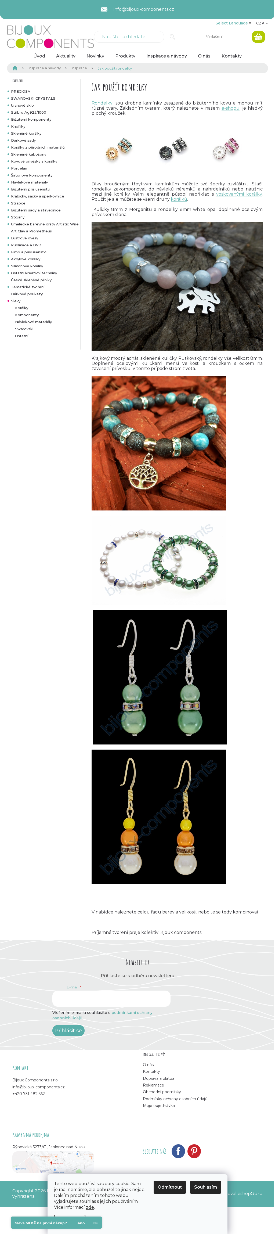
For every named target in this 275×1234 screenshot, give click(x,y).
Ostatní (21, 336)
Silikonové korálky (27, 266)
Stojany (17, 217)
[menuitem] (39, 56)
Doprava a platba (158, 1078)
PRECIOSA (20, 91)
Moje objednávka (159, 1105)
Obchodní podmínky (162, 1091)
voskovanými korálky (239, 194)
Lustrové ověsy (24, 238)
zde (90, 1207)
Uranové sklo (22, 105)
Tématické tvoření (27, 287)
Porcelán (19, 168)
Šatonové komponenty (31, 175)
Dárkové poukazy (27, 294)
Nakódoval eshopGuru (238, 1193)
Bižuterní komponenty (31, 119)
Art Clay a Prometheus (31, 231)
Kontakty (151, 1071)
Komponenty (27, 315)
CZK (260, 23)
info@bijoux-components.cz (38, 1087)
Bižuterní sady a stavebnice (36, 210)
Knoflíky (18, 126)
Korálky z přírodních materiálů (38, 147)
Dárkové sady (23, 140)
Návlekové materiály (29, 182)
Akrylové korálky (25, 259)
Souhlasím (205, 1187)
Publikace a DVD (26, 245)
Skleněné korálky (26, 133)
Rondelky (102, 103)
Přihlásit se (68, 1031)
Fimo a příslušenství (28, 252)
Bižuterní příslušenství (30, 189)
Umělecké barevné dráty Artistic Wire (45, 224)
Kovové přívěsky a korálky (34, 161)
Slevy (15, 301)
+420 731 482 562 (28, 1093)
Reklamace (153, 1085)
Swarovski (24, 329)
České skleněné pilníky (31, 280)
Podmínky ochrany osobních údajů (175, 1098)
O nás (148, 1064)
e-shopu (231, 108)
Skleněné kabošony (28, 154)
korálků (179, 199)
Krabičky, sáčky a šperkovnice (37, 196)
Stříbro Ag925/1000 (28, 112)
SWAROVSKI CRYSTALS (33, 98)
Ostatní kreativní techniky (34, 273)
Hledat (172, 37)
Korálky (21, 308)
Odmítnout (170, 1187)
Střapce (18, 203)
